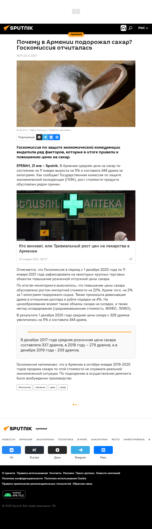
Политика (65, 439)
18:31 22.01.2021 (27, 55)
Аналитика (99, 439)
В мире (82, 439)
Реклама (68, 473)
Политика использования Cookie (65, 478)
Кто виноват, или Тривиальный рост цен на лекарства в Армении (74, 248)
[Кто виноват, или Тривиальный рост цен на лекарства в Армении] (76, 215)
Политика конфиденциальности (22, 478)
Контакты (55, 473)
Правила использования (32, 473)
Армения (40, 387)
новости (8, 439)
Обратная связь (82, 483)
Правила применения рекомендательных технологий (36, 483)
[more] (131, 259)
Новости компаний (108, 473)
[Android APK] (14, 494)
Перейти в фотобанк (60, 130)
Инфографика (134, 439)
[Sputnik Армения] (19, 31)
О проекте (8, 473)
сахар (63, 387)
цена (52, 387)
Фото (116, 439)
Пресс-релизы (85, 473)
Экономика (24, 387)
